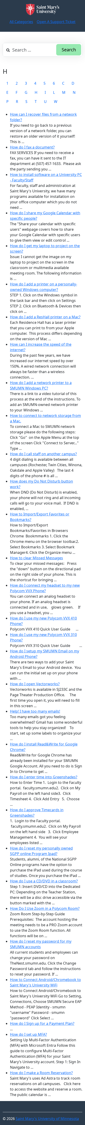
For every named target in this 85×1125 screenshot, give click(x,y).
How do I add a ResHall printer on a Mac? (45, 316)
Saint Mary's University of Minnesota (47, 1118)
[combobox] (42, 50)
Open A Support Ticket (56, 21)
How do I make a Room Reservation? (41, 1072)
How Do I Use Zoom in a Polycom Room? (45, 908)
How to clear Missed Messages (36, 557)
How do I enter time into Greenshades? (43, 777)
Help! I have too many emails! (35, 711)
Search (69, 50)
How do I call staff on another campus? (43, 453)
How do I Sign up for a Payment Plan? (42, 1023)
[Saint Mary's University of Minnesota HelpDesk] (42, 9)
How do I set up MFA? (28, 1034)
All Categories (21, 21)
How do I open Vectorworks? (35, 683)
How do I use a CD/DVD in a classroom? (44, 881)
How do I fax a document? (32, 147)
